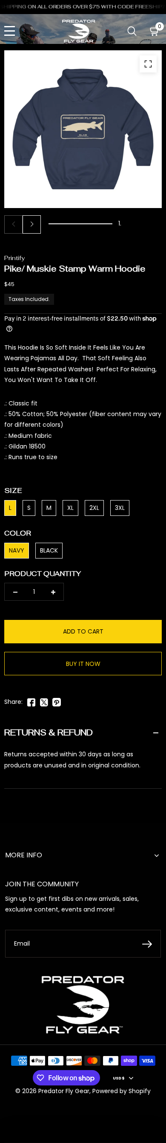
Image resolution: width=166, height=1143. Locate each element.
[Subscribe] (147, 943)
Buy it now (83, 664)
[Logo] (79, 31)
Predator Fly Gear (63, 1091)
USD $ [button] (119, 1078)
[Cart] (155, 31)
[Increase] (53, 591)
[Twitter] (44, 701)
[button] (32, 224)
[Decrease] (15, 591)
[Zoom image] (148, 63)
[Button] (132, 31)
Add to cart (83, 631)
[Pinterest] (56, 701)
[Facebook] (31, 701)
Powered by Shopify (121, 1091)
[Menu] (9, 31)
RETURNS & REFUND (48, 732)
